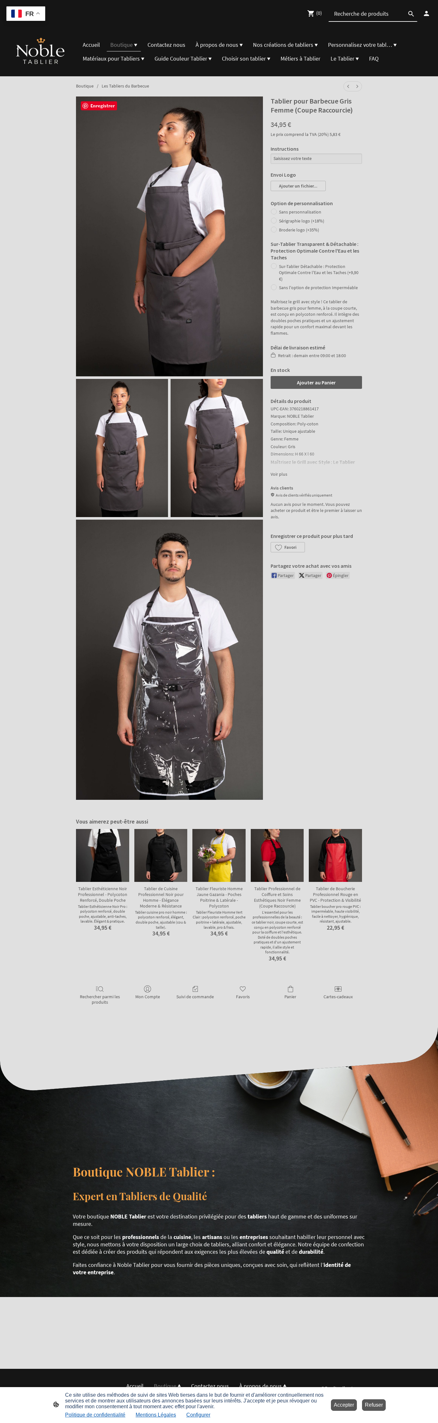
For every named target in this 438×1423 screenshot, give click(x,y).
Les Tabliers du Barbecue (125, 86)
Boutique (85, 86)
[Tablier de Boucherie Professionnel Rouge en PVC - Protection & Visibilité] (335, 855)
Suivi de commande (195, 997)
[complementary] (25, 14)
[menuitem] (348, 86)
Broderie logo (299, 230)
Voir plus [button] (279, 474)
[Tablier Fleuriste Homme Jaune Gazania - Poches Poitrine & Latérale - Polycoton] (219, 855)
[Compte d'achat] (426, 13)
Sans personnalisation (300, 212)
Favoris (243, 997)
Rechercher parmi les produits (100, 999)
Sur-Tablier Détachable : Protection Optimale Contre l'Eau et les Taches (318, 273)
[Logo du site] (41, 51)
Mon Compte (147, 997)
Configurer (198, 1415)
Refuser (374, 1405)
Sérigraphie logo (301, 221)
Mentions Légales (156, 1415)
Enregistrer (102, 106)
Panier (290, 997)
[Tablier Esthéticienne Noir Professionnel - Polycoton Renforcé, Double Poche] (102, 855)
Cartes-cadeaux (338, 997)
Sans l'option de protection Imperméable (318, 287)
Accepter (344, 1405)
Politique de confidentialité (95, 1415)
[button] (298, 186)
